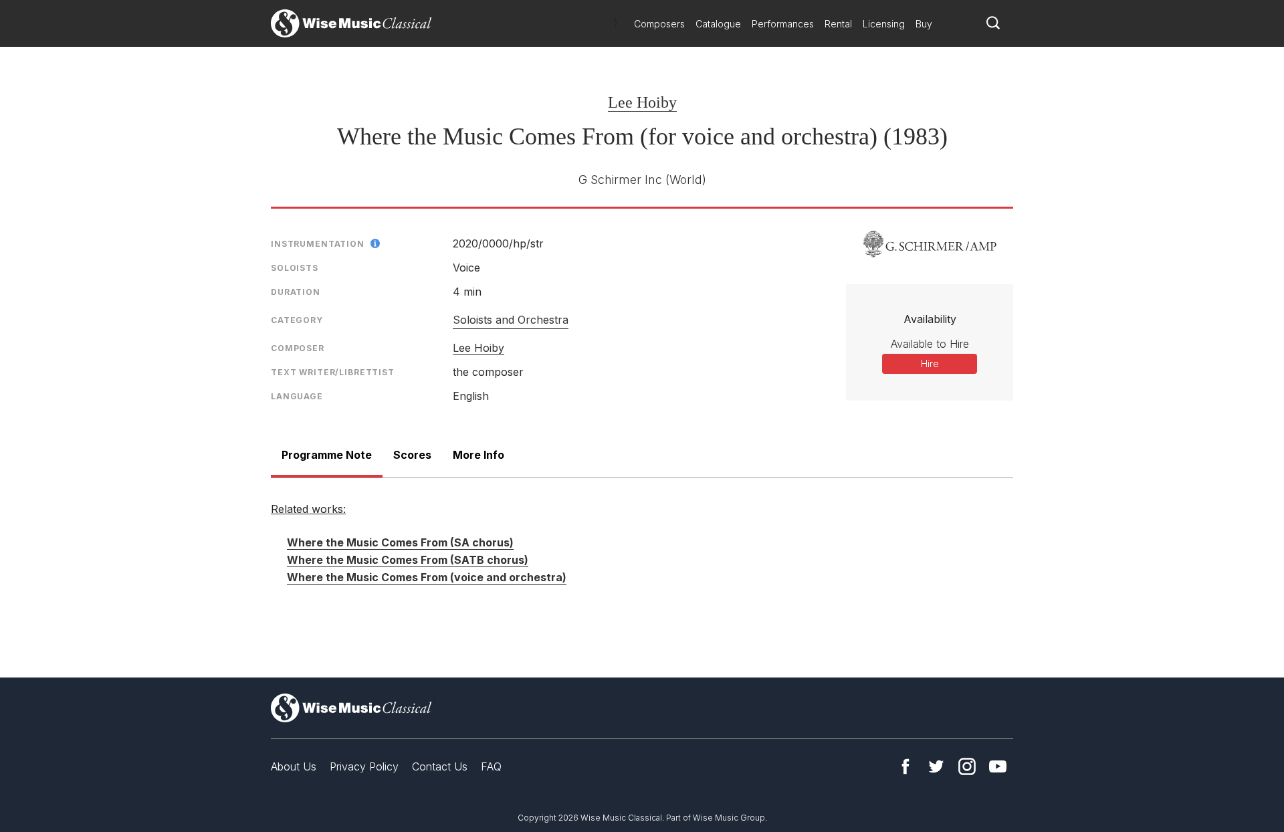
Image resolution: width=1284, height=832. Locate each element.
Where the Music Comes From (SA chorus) (400, 542)
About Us (293, 766)
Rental (838, 23)
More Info (478, 454)
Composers (659, 23)
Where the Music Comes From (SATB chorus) (407, 559)
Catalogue (718, 23)
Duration (295, 292)
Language (297, 396)
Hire (930, 363)
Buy (924, 23)
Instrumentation (317, 244)
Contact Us (439, 766)
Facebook (905, 766)
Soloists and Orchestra (510, 319)
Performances (783, 23)
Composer (297, 348)
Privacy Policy (364, 766)
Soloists (294, 268)
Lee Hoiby (642, 102)
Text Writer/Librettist (333, 372)
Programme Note (327, 454)
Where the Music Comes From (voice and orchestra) (426, 577)
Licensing (884, 23)
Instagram (967, 766)
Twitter (936, 766)
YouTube (997, 766)
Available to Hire (930, 343)
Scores (412, 454)
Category (297, 320)
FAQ (491, 766)
